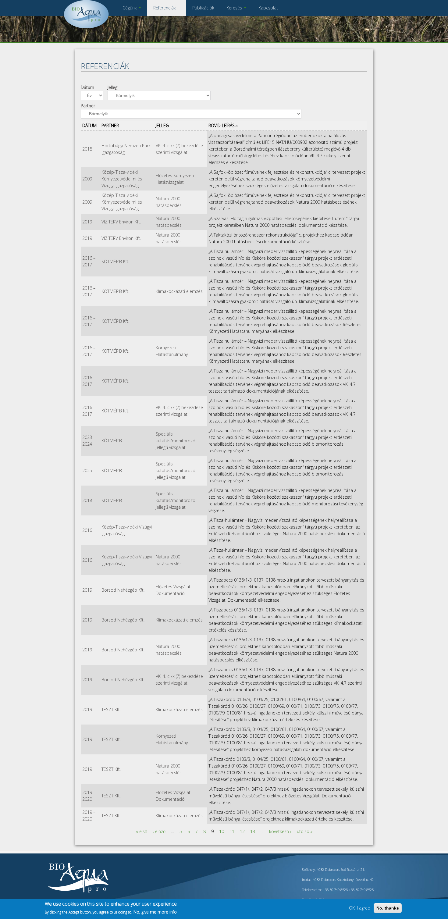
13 (252, 831)
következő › (280, 831)
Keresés (234, 8)
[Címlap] (86, 29)
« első (141, 831)
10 (221, 831)
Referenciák (165, 8)
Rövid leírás (221, 125)
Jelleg (112, 87)
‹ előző (159, 831)
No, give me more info (155, 912)
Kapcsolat (268, 8)
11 (231, 831)
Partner (88, 106)
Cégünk (130, 8)
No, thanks (387, 908)
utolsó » (304, 831)
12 (242, 831)
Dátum (87, 87)
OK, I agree (359, 908)
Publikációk (203, 8)
